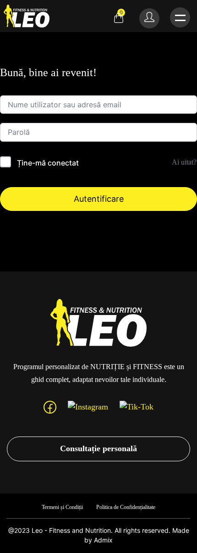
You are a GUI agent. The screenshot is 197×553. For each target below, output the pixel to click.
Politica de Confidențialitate (125, 507)
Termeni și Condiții (62, 507)
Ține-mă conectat (48, 162)
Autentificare (99, 199)
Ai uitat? (184, 162)
